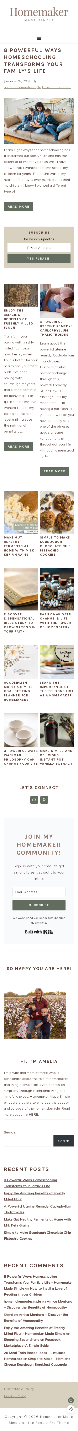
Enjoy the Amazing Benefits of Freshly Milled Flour (18, 318)
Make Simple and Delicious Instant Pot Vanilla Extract (56, 757)
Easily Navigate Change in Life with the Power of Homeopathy (55, 620)
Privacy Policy (15, 1396)
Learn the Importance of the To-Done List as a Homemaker (57, 689)
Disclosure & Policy (19, 1389)
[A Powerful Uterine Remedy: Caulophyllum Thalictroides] (57, 317)
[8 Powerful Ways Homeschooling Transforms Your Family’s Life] (39, 143)
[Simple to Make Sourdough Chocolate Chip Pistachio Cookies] (57, 532)
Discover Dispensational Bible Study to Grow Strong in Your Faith (20, 622)
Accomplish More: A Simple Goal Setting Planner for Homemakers (18, 691)
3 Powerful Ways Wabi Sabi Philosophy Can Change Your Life (21, 757)
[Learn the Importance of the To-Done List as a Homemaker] (57, 677)
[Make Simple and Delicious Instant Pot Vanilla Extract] (57, 746)
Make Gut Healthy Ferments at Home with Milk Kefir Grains (19, 545)
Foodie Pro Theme (52, 1422)
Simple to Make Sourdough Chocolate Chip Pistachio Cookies (55, 545)
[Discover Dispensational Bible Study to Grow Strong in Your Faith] (21, 609)
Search (9, 1132)
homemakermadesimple (22, 1301)
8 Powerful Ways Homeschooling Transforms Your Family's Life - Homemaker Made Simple (38, 1282)
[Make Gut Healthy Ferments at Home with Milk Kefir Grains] (21, 532)
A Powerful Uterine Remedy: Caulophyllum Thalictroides (56, 328)
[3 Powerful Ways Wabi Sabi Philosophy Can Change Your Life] (21, 746)
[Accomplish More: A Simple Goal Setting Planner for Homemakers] (21, 677)
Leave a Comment (56, 87)
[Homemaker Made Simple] (39, 28)
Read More (19, 206)
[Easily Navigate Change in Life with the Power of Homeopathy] (57, 609)
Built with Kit (39, 932)
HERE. (34, 1114)
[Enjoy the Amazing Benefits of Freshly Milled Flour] (21, 305)
